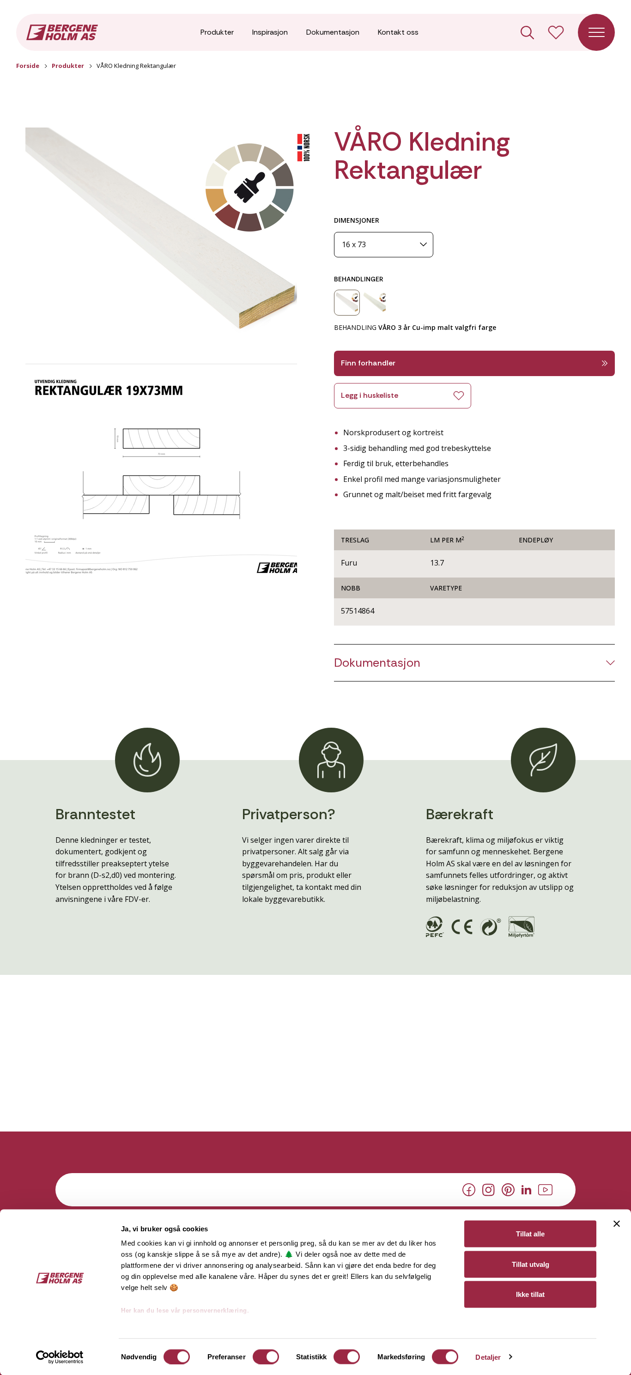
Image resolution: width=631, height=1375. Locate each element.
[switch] (266, 1356)
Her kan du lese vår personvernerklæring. (185, 1310)
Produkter (217, 32)
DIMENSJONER (356, 220)
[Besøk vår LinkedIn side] (526, 1189)
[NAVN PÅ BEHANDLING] (347, 303)
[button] (161, 238)
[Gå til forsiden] (62, 31)
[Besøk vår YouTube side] (545, 1189)
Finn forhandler (368, 363)
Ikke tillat (530, 1294)
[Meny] (596, 32)
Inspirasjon (270, 32)
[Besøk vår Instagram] (488, 1189)
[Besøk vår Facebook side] (468, 1189)
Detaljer (488, 1357)
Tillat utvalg (530, 1264)
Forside (27, 65)
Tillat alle (530, 1234)
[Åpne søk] (527, 32)
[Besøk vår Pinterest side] (508, 1189)
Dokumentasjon (332, 32)
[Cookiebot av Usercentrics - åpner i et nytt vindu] (59, 1357)
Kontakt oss (398, 32)
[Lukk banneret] (616, 1224)
